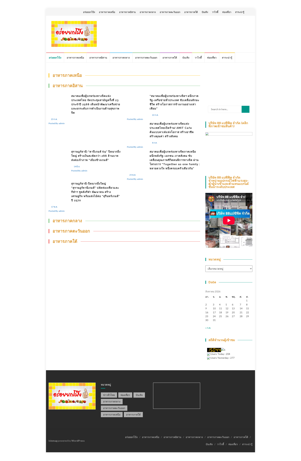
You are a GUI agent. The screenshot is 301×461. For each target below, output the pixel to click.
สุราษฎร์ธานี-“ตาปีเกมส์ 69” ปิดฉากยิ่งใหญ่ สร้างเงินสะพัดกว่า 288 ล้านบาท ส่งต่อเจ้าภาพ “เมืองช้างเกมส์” (96, 156)
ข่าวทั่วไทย (109, 394)
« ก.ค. (208, 327)
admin (62, 123)
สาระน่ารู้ (239, 12)
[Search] (245, 109)
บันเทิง (205, 12)
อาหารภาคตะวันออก (170, 12)
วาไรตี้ (215, 12)
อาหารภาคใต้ (191, 12)
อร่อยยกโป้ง (89, 12)
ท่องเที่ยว (226, 12)
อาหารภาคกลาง (148, 12)
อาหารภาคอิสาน (127, 12)
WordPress (78, 440)
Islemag (53, 440)
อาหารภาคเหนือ (107, 12)
